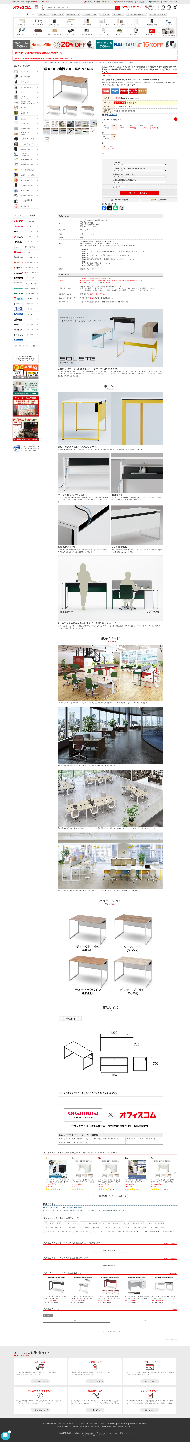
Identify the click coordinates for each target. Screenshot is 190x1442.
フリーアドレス (38, 25)
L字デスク (128, 1227)
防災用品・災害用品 (27, 195)
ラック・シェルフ (103, 25)
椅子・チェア (21, 34)
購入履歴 (163, 9)
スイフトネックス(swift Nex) (150, 1231)
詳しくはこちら (40, 1381)
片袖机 (52, 1223)
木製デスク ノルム (67, 1231)
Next (175, 1173)
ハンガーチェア (118, 14)
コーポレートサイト (62, 1426)
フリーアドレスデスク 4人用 (136, 1223)
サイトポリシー (95, 1426)
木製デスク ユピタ (96, 1231)
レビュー (102, 1423)
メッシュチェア (43, 14)
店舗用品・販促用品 (27, 185)
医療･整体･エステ (26, 159)
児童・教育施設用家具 (28, 170)
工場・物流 (168, 25)
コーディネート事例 (168, 35)
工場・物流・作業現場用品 (24, 154)
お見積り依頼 (133, 1423)
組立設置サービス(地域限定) (124, 2)
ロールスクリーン (57, 14)
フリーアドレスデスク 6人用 (156, 1223)
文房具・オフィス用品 (28, 175)
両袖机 (59, 1223)
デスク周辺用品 (54, 25)
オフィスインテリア (119, 34)
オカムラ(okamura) (76, 1210)
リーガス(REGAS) (167, 1231)
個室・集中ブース (136, 34)
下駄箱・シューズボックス (26, 97)
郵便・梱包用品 (25, 180)
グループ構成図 (84, 1426)
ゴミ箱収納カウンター (89, 14)
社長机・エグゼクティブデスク (113, 1227)
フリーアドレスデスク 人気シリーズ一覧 (113, 1223)
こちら (100, 282)
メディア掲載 (94, 1423)
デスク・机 (21, 25)
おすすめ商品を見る (110, 1250)
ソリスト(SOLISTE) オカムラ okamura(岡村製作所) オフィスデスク (105, 1210)
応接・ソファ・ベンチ (28, 139)
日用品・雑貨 (25, 190)
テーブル (71, 25)
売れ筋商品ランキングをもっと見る (110, 1196)
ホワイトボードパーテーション (136, 14)
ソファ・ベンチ (38, 34)
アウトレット (25, 206)
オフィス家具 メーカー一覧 (52, 1207)
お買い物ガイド (111, 1423)
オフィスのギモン (72, 1423)
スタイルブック (83, 1423)
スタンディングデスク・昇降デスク (115, 1231)
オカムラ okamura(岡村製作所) (72, 1207)
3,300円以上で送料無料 (93, 2)
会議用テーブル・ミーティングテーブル (28, 102)
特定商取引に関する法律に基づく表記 (112, 1426)
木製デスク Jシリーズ (82, 1231)
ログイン (157, 9)
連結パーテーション (73, 14)
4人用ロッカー (104, 14)
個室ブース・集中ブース (25, 113)
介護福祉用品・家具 (27, 164)
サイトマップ (128, 1426)
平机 (46, 1223)
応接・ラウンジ (70, 34)
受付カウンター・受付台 (26, 133)
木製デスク (137, 1227)
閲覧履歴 (169, 9)
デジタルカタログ (122, 1423)
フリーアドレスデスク (70, 1223)
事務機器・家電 (152, 25)
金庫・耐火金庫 (87, 34)
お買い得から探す (152, 34)
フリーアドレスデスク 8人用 (53, 1227)
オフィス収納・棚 (26, 87)
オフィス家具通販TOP (49, 1423)
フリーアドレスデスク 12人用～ (89, 1223)
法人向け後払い (141, 2)
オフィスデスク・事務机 (60, 1210)
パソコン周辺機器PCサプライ (26, 201)
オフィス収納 (86, 25)
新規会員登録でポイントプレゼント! (149, 7)
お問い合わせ (173, 2)
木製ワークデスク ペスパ (52, 1231)
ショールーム (61, 1423)
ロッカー (23, 92)
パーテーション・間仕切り (26, 118)
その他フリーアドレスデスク (92, 1227)
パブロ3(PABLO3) (134, 1231)
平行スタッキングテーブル (157, 14)
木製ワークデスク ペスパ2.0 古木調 (153, 1227)
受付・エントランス (54, 34)
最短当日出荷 (109, 2)
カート (175, 9)
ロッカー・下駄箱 (119, 25)
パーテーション (136, 25)
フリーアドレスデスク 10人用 (72, 1227)
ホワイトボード (103, 34)
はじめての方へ (156, 2)
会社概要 (165, 2)
